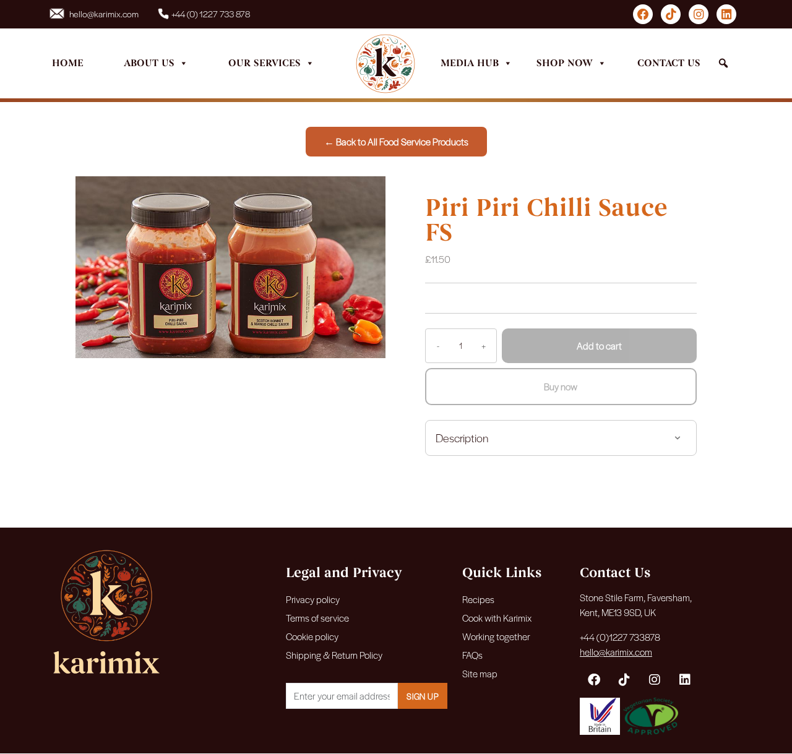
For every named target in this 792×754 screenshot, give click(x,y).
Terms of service (317, 617)
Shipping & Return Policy (334, 654)
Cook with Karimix (497, 617)
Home (68, 63)
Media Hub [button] (470, 63)
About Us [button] (149, 63)
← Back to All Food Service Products (396, 141)
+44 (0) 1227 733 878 (210, 13)
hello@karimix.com (104, 13)
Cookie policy (312, 636)
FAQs (472, 654)
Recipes (478, 599)
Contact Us (668, 63)
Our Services (264, 63)
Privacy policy (313, 599)
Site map (479, 673)
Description (462, 437)
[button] (724, 63)
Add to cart (599, 345)
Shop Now (564, 63)
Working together (496, 636)
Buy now (560, 386)
